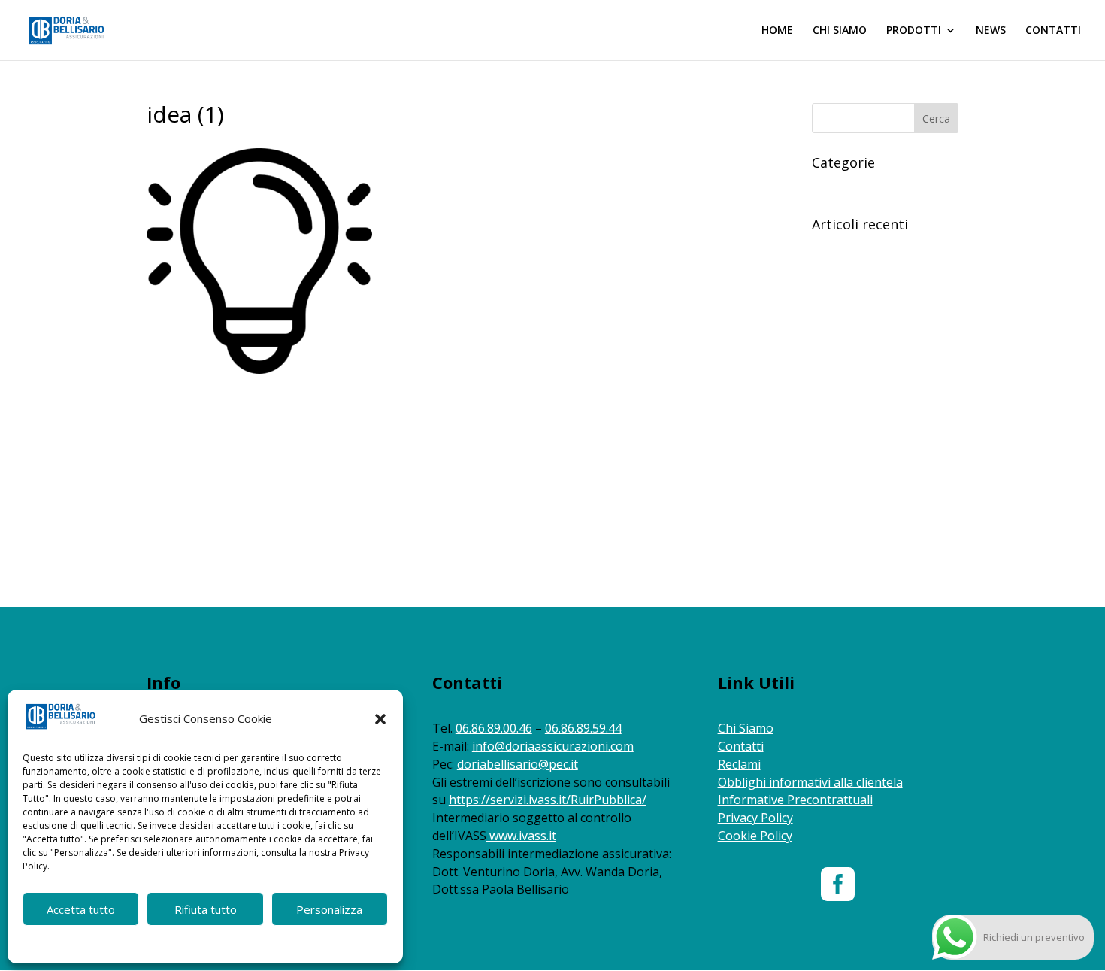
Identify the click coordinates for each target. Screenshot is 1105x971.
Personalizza (329, 909)
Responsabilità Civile (861, 185)
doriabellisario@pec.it (517, 764)
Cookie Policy (141, 942)
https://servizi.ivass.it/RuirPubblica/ (547, 799)
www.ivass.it (522, 835)
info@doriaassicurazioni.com (553, 746)
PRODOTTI (913, 31)
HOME (777, 31)
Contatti (741, 746)
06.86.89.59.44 (583, 728)
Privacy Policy (755, 817)
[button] (380, 719)
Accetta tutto (81, 909)
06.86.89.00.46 (494, 728)
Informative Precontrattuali (795, 799)
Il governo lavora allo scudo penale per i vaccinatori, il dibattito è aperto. (879, 342)
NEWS (991, 31)
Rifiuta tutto (205, 909)
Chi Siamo (746, 728)
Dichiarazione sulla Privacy (233, 942)
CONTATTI (1053, 31)
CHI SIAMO (840, 31)
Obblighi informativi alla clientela (810, 782)
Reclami (739, 764)
